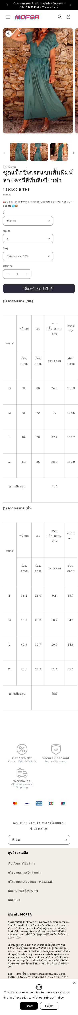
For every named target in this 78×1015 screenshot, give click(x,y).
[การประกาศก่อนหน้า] (7, 5)
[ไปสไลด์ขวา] (73, 152)
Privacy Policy (54, 997)
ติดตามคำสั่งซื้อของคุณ (23, 890)
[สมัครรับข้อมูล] (65, 840)
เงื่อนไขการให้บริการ (22, 863)
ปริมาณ (7, 266)
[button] (8, 16)
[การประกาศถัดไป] (70, 5)
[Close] (74, 983)
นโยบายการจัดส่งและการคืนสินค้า (31, 881)
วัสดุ (5, 248)
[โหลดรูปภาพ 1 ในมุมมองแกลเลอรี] (19, 152)
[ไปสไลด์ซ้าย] (4, 152)
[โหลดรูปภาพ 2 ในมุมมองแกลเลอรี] (39, 152)
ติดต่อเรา (14, 899)
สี (4, 212)
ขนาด (6, 230)
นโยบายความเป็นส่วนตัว (24, 872)
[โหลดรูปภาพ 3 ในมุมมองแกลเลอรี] (59, 152)
